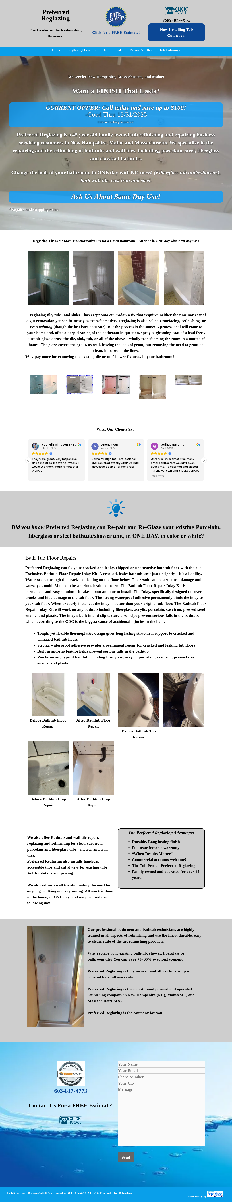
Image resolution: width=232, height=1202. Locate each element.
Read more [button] (157, 476)
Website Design (195, 1196)
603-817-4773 (70, 1091)
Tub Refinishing (123, 1193)
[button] (203, 460)
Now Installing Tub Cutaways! (176, 32)
